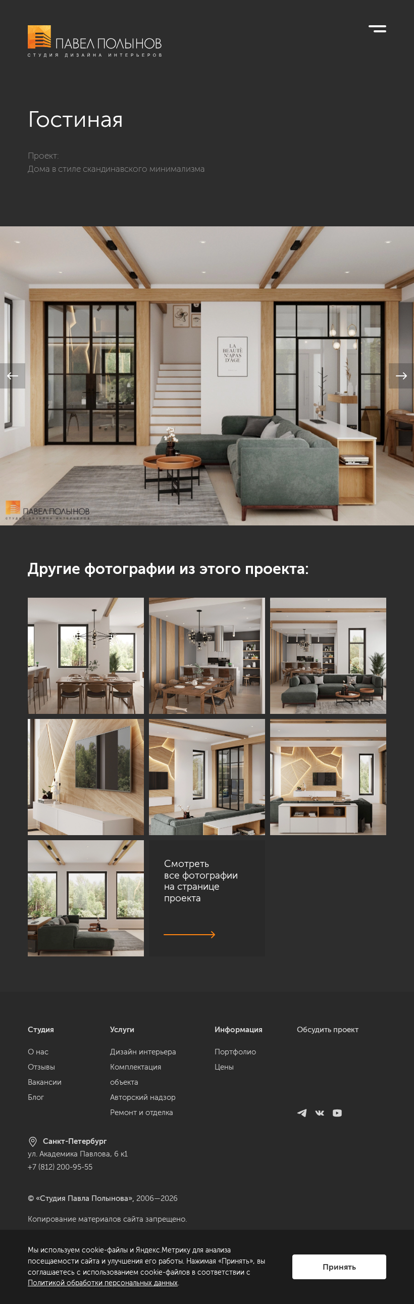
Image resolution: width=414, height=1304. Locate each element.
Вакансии (45, 1082)
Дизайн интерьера (143, 1051)
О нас (38, 1051)
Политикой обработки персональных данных (103, 1283)
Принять (339, 1267)
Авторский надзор (143, 1097)
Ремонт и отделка (141, 1112)
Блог (36, 1097)
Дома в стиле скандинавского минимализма (116, 169)
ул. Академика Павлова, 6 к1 (78, 1153)
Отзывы (41, 1067)
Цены (224, 1067)
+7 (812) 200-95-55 (60, 1167)
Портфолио (235, 1051)
